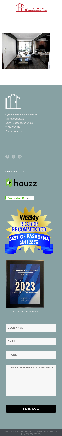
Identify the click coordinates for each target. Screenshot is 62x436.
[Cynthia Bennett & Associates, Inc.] (31, 7)
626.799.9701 (15, 127)
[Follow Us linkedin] (20, 157)
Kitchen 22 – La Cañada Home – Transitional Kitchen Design (35, 22)
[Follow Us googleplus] (13, 157)
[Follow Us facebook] (7, 157)
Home (7, 21)
